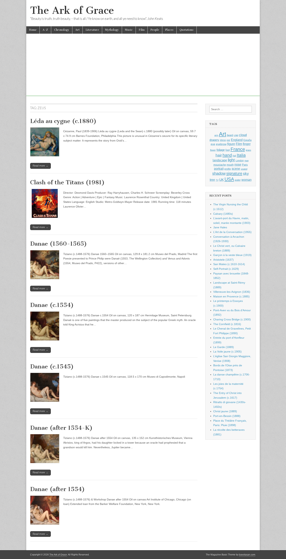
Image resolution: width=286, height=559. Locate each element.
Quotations (187, 30)
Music (129, 30)
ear (228, 140)
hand (227, 155)
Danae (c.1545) (52, 366)
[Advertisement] (143, 68)
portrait (219, 168)
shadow (218, 173)
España (247, 140)
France (238, 149)
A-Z (45, 30)
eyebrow (221, 144)
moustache (219, 164)
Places (169, 30)
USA (229, 179)
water (238, 180)
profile (227, 169)
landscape (220, 160)
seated (244, 169)
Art (77, 30)
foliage (221, 149)
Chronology (61, 30)
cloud (243, 135)
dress (223, 140)
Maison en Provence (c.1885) (231, 296)
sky (246, 173)
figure (231, 144)
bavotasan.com (247, 554)
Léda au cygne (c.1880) (63, 121)
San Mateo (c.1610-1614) (229, 264)
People (155, 30)
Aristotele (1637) (223, 259)
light (231, 160)
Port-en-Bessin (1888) (226, 415)
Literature (92, 30)
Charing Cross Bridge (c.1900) (232, 319)
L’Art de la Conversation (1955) (232, 232)
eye (213, 144)
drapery (214, 140)
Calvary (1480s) (223, 213)
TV (217, 180)
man (247, 160)
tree (212, 179)
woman (246, 179)
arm (216, 135)
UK (221, 180)
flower (213, 150)
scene (236, 168)
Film (142, 30)
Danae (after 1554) (57, 489)
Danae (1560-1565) (58, 243)
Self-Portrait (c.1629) (226, 268)
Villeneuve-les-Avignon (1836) (231, 291)
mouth (230, 164)
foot (227, 150)
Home (33, 30)
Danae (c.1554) (52, 305)
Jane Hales (220, 227)
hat (234, 155)
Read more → (40, 165)
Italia (241, 155)
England (237, 140)
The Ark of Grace (72, 10)
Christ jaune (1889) (225, 411)
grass (248, 150)
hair (219, 155)
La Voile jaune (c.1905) (227, 351)
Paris (245, 164)
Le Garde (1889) (223, 347)
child (236, 135)
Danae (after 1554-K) (61, 427)
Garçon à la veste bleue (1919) (232, 255)
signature (234, 173)
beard (230, 135)
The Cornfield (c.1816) (227, 324)
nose (237, 164)
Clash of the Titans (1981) (67, 182)
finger (247, 144)
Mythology (112, 30)
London (240, 160)
